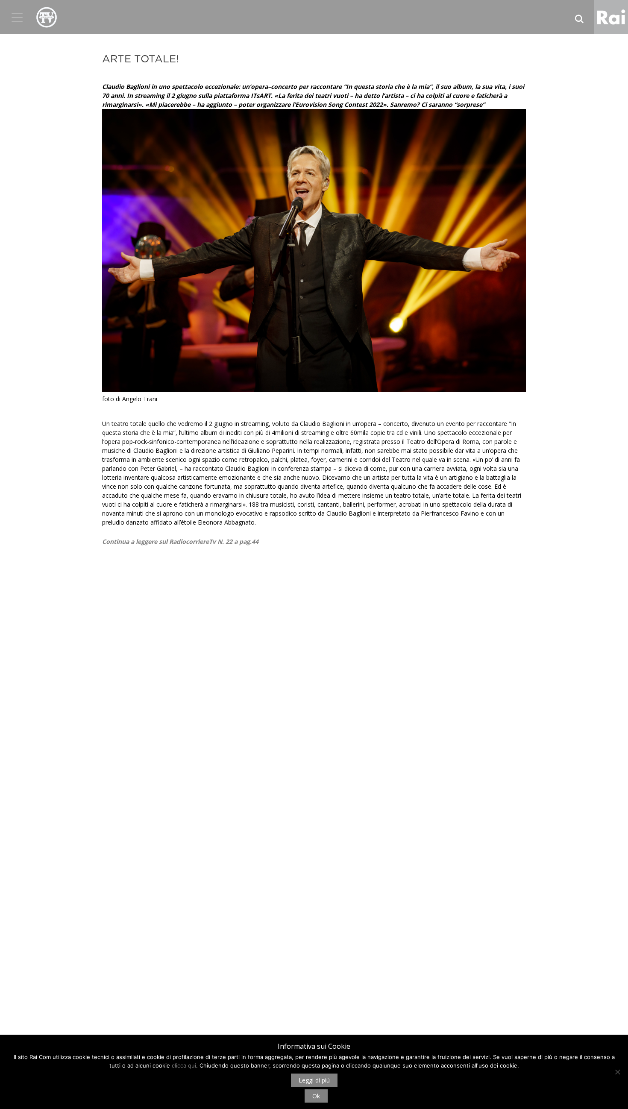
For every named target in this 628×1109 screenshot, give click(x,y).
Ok (316, 1096)
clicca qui (184, 1065)
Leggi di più (314, 1080)
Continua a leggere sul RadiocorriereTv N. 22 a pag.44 (180, 541)
